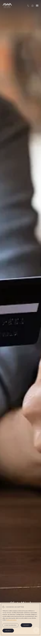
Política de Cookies (11, 620)
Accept (26, 625)
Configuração (10, 625)
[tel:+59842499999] (28, 5)
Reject (8, 630)
